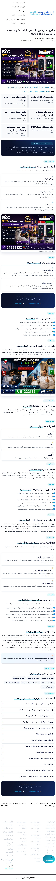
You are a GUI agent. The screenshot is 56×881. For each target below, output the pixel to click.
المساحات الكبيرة (37, 859)
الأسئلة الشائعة (8, 832)
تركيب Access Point (21, 833)
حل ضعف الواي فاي (21, 852)
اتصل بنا (13, 23)
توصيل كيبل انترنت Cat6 (48, 687)
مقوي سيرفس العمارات (35, 829)
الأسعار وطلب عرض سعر (8, 823)
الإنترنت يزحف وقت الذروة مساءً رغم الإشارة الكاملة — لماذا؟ (36, 710)
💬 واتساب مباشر (19, 303)
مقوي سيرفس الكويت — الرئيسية (30, 682)
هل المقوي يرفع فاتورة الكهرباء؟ (44, 752)
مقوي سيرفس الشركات (35, 836)
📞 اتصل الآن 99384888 (35, 303)
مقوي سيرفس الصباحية (48, 682)
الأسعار (13, 15)
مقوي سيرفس (44, 91)
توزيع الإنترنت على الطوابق (22, 846)
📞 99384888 (48, 859)
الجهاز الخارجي (35, 854)
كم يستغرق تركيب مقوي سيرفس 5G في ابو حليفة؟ (39, 746)
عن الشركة (22, 23)
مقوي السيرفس (13, 87)
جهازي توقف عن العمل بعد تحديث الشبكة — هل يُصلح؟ (38, 722)
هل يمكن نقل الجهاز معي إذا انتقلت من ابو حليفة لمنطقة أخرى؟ (35, 776)
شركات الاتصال (21, 11)
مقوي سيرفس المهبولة (18, 678)
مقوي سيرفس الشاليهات (35, 849)
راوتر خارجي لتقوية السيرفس (12, 682)
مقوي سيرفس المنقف (33, 678)
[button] (14, 2)
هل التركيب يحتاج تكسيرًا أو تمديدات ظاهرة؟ (41, 758)
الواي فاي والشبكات (19, 6)
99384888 (9, 868)
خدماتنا (17, 2)
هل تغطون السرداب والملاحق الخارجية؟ (42, 740)
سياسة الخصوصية (9, 850)
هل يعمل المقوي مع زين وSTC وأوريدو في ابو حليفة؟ (38, 728)
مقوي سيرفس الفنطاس (48, 678)
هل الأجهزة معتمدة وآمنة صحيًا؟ (44, 734)
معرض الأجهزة (21, 19)
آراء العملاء (9, 835)
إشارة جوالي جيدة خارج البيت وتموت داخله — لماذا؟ (39, 703)
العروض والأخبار (11, 19)
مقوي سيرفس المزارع (35, 842)
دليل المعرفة (21, 15)
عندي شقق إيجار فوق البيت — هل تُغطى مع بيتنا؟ (39, 716)
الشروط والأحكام (10, 844)
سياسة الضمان (8, 839)
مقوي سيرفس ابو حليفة (31, 91)
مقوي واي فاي (22, 822)
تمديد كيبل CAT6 (23, 839)
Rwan (47, 87)
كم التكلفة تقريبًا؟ (48, 764)
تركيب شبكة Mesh (22, 826)
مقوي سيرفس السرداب (35, 823)
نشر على (34, 87)
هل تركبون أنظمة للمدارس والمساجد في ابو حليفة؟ (39, 770)
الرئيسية (22, 2)
